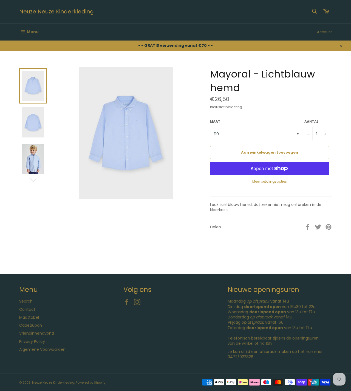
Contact (27, 309)
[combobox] (314, 11)
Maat (215, 121)
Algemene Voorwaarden (42, 349)
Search (26, 301)
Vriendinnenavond (36, 333)
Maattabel (29, 317)
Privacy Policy (32, 341)
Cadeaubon (30, 325)
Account (324, 31)
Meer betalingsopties (269, 181)
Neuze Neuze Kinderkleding (56, 11)
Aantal (311, 121)
